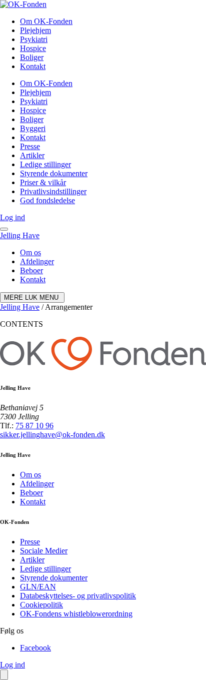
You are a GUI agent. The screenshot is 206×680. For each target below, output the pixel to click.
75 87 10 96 (35, 425)
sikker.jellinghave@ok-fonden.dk (52, 434)
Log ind (12, 217)
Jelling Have (20, 235)
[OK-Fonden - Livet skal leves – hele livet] (23, 4)
